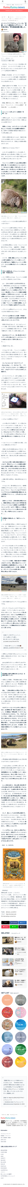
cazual (2, 1178)
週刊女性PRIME (4, 1150)
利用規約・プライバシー (6, 1135)
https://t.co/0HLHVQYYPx (15, 1097)
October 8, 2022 (19, 648)
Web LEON (3, 1160)
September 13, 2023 (19, 1104)
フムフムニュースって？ (6, 1133)
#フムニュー (15, 1089)
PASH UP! (3, 1164)
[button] (22, 926)
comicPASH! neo (4, 1170)
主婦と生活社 (3, 1141)
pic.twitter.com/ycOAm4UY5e (11, 641)
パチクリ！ (3, 1172)
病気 (13, 60)
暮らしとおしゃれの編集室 (6, 1174)
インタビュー (4, 60)
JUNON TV (3, 1158)
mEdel (2, 1156)
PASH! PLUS (3, 1166)
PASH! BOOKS (4, 1168)
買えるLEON (3, 1162)
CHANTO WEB (4, 1152)
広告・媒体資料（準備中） (6, 1137)
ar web (2, 1154)
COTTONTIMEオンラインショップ (8, 1176)
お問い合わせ (3, 1139)
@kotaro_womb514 (11, 912)
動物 (10, 60)
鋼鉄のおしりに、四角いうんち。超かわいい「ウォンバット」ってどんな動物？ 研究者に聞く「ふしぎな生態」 (13, 105)
